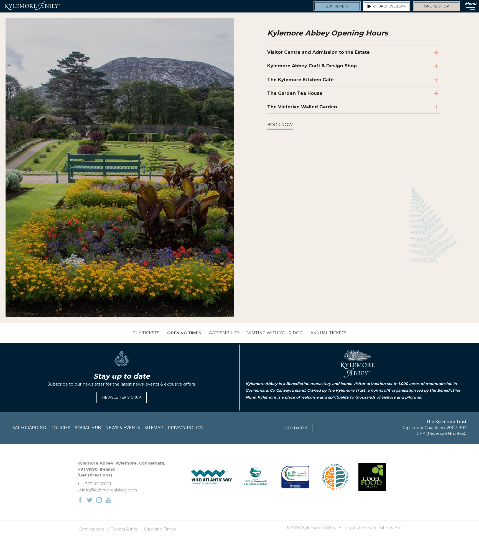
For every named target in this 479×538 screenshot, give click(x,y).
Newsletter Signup (121, 397)
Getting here (92, 529)
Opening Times (184, 332)
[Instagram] (99, 500)
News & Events (122, 427)
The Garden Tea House (294, 93)
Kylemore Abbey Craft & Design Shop (312, 65)
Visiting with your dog (275, 332)
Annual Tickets (328, 332)
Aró (398, 527)
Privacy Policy (185, 427)
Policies (60, 427)
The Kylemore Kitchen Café (300, 79)
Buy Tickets (146, 332)
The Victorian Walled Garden (302, 106)
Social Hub (88, 427)
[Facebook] (80, 500)
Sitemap (153, 427)
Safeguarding (29, 427)
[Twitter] (89, 500)
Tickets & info (124, 529)
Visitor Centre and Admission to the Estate (318, 52)
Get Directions (95, 475)
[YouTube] (108, 500)
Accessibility (224, 332)
